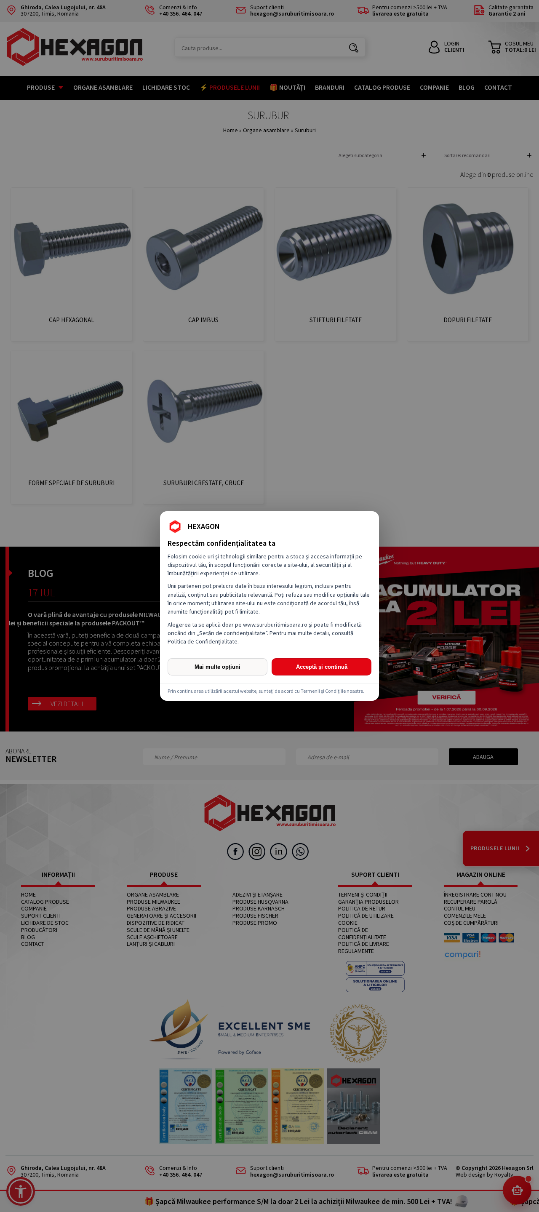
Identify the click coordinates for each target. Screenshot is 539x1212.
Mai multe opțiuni (217, 667)
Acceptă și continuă (321, 667)
